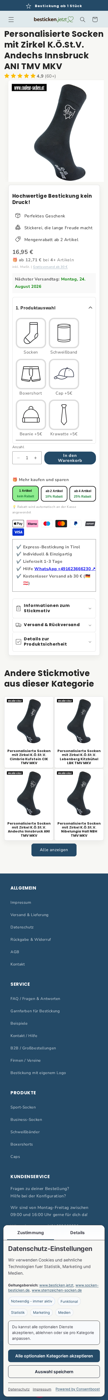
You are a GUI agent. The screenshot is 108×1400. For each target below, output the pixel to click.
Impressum (20, 902)
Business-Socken (26, 1119)
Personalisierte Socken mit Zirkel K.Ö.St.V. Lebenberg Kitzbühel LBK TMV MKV (79, 757)
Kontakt (17, 964)
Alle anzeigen (54, 850)
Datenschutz (22, 927)
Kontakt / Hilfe (23, 1035)
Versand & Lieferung (29, 914)
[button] (11, 19)
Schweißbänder (25, 1132)
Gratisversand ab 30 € (50, 267)
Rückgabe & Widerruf (30, 939)
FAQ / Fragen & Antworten (35, 998)
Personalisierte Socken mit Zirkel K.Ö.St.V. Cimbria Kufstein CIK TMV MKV (29, 757)
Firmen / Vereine (25, 1060)
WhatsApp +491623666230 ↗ (64, 569)
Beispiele (19, 1023)
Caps (15, 1156)
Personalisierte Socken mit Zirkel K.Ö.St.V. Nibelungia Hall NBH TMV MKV (79, 829)
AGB (14, 951)
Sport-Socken (23, 1107)
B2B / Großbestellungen (33, 1048)
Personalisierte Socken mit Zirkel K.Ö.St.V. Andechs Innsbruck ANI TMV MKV (29, 829)
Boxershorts (21, 1144)
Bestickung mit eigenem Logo (38, 1072)
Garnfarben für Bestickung (35, 1011)
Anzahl (18, 446)
